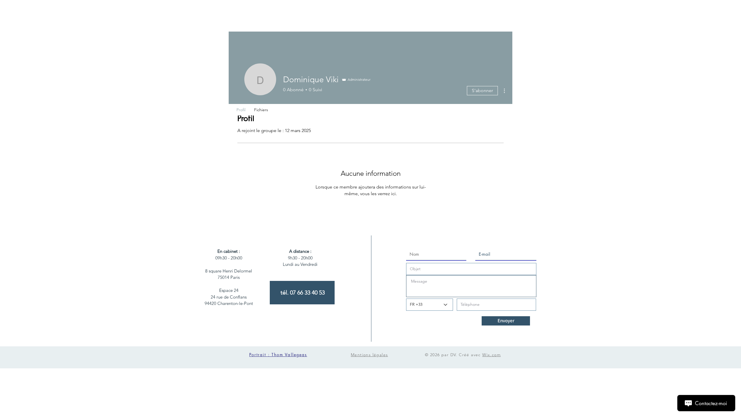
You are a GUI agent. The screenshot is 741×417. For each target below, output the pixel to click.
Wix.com (491, 354)
